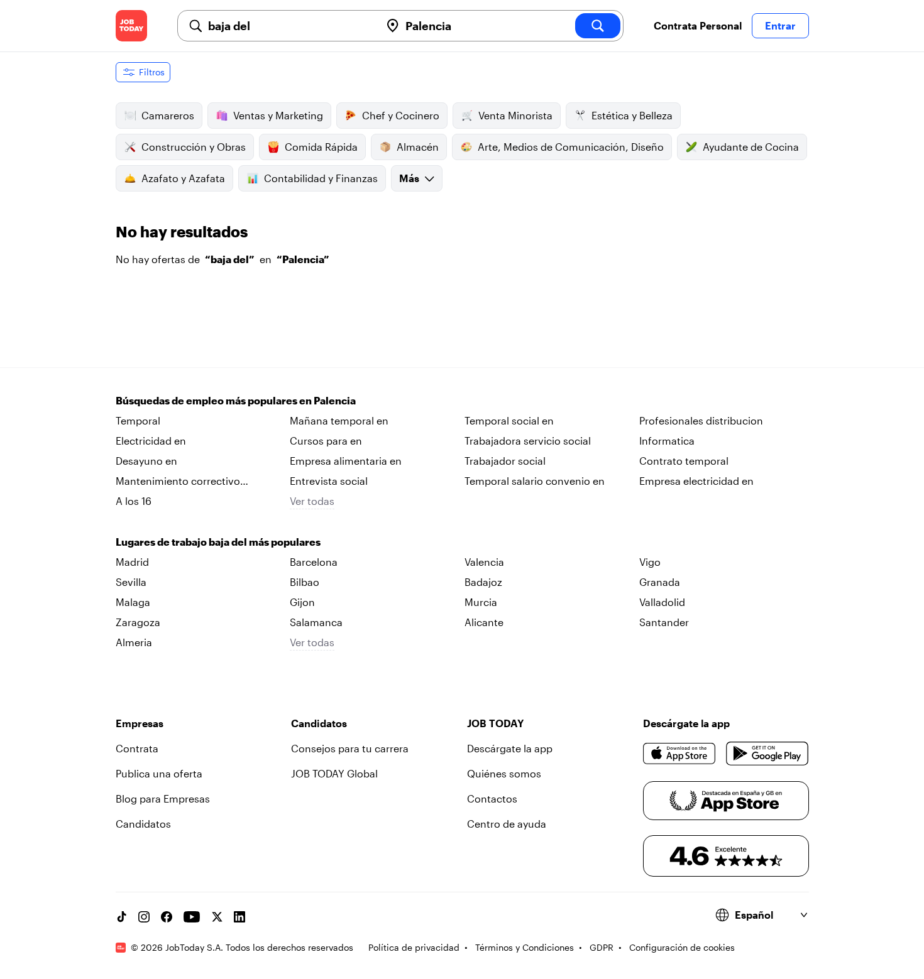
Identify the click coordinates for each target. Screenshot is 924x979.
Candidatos (143, 824)
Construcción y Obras (193, 147)
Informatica (667, 440)
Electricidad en (151, 440)
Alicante (484, 622)
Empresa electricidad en (696, 481)
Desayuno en (146, 461)
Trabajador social (505, 461)
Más (409, 178)
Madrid (132, 562)
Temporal (138, 420)
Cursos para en (326, 440)
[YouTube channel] (192, 916)
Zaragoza (138, 622)
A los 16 (133, 501)
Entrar (780, 25)
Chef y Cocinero (400, 115)
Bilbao (304, 582)
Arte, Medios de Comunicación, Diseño (571, 147)
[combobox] (289, 26)
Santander (664, 622)
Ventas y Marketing (278, 115)
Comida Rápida (321, 147)
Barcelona (314, 562)
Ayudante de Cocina (751, 147)
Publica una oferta (159, 773)
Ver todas (312, 501)
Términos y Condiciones (524, 947)
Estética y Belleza (632, 115)
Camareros (167, 115)
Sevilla (131, 582)
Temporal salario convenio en (535, 481)
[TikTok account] (121, 916)
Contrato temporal (684, 461)
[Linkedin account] (239, 916)
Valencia (484, 562)
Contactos (492, 798)
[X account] (217, 916)
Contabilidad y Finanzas (321, 178)
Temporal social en (509, 420)
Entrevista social (329, 481)
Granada (659, 582)
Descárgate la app (510, 748)
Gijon (302, 602)
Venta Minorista (515, 115)
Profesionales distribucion (701, 420)
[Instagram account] (144, 916)
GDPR (601, 947)
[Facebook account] (166, 916)
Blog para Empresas (163, 798)
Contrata (137, 748)
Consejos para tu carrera (350, 748)
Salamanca (316, 622)
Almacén (418, 147)
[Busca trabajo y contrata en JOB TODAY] (131, 25)
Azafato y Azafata (183, 178)
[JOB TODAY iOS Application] (680, 753)
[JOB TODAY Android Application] (767, 753)
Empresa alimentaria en (346, 461)
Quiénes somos (504, 773)
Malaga (133, 602)
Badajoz (483, 582)
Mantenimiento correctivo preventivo (178, 482)
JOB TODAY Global (334, 773)
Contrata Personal (698, 25)
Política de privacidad (413, 947)
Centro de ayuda (506, 824)
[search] (597, 25)
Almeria (134, 642)
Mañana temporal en (339, 420)
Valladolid (662, 602)
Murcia (481, 602)
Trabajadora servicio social (528, 440)
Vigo (650, 562)
